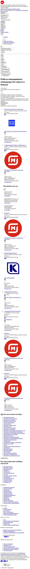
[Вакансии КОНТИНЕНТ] (16, 268)
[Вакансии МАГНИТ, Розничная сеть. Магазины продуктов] (16, 160)
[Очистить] (3, 52)
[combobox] (7, 48)
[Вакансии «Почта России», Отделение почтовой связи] (16, 123)
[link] (3, 26)
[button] (2, 29)
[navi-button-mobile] (2, 34)
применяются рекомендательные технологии (13, 553)
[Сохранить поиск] (2, 56)
